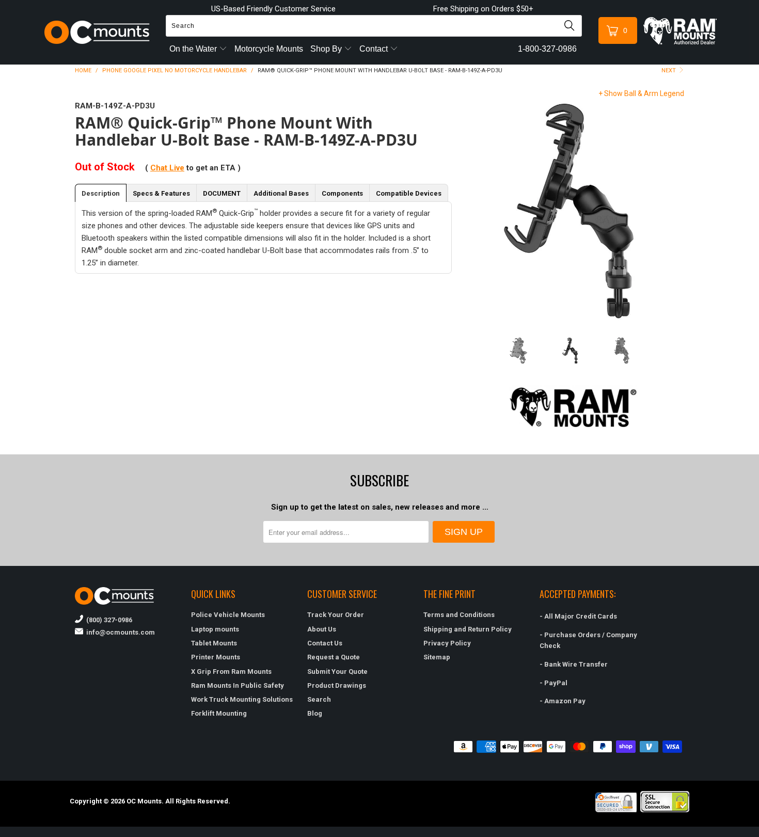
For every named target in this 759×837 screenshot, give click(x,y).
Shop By (327, 48)
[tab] (100, 193)
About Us (321, 629)
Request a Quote (333, 657)
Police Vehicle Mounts (228, 615)
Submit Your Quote (337, 671)
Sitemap (436, 657)
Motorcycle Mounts (268, 48)
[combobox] (374, 26)
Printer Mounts (215, 657)
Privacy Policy (447, 643)
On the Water (194, 48)
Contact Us (324, 643)
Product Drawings (336, 685)
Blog (314, 713)
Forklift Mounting (219, 713)
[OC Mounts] (97, 32)
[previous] (474, 211)
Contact (374, 48)
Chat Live (167, 167)
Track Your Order (335, 615)
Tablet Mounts (214, 643)
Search (319, 699)
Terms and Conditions (459, 615)
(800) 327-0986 (107, 620)
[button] (758, 832)
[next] (672, 211)
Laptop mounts (215, 629)
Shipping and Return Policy (467, 629)
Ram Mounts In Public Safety (237, 685)
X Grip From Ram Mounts (231, 671)
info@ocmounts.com (119, 632)
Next (669, 70)
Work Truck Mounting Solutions (242, 699)
